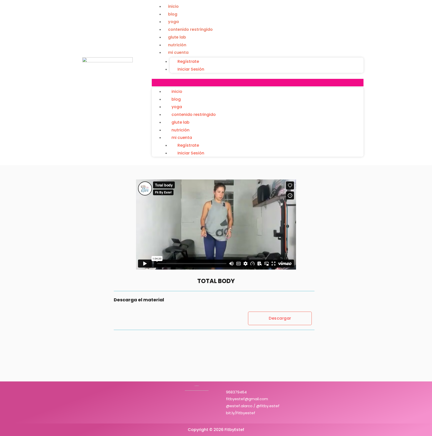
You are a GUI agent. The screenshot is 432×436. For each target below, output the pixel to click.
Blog (172, 14)
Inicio (173, 6)
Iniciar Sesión (191, 69)
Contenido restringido (190, 29)
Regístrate (188, 61)
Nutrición (177, 45)
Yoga (173, 22)
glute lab (177, 37)
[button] (258, 82)
